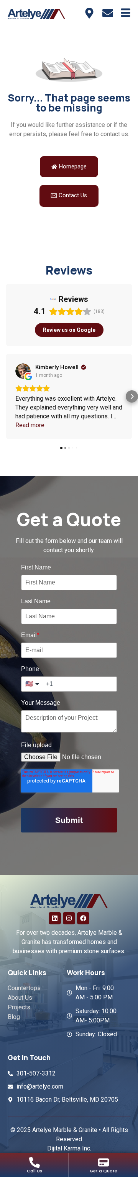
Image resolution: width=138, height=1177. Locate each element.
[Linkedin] (55, 918)
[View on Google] (23, 371)
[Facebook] (83, 918)
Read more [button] (29, 425)
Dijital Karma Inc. (69, 1148)
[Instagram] (69, 918)
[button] (6, 396)
